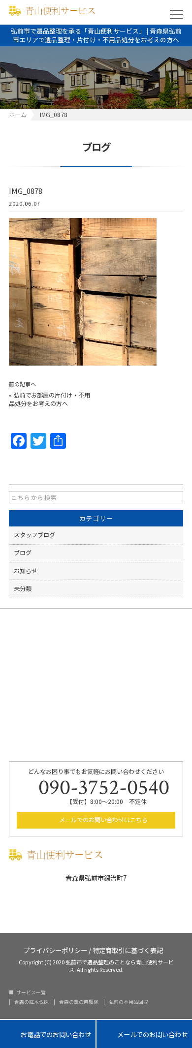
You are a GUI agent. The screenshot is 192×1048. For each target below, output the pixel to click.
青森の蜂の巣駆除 (78, 1002)
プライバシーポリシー (55, 949)
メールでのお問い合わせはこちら (103, 819)
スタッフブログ (34, 534)
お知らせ (25, 570)
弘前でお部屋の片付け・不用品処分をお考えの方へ (49, 399)
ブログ (23, 552)
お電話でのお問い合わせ (47, 1034)
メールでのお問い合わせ (144, 1034)
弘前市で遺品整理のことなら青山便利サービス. (119, 965)
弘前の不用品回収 (128, 1002)
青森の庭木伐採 (31, 1002)
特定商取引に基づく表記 (128, 949)
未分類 (23, 588)
